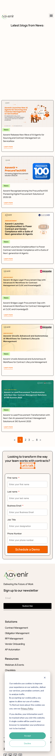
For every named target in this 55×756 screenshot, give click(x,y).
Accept (27, 735)
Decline (27, 743)
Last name (12, 491)
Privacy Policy (27, 708)
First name (12, 478)
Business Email (14, 505)
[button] (51, 15)
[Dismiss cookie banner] (45, 678)
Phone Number (14, 533)
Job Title (11, 519)
